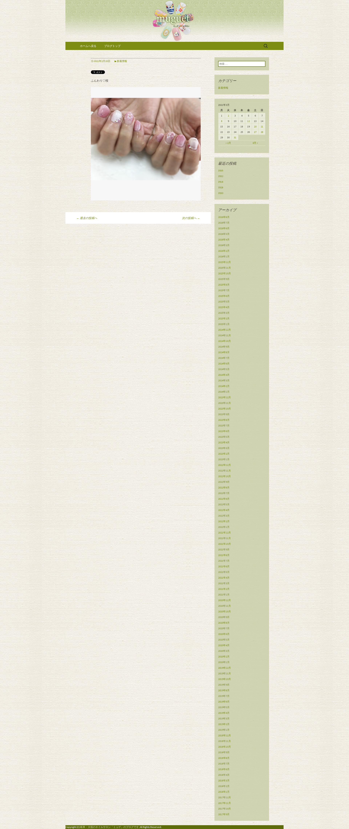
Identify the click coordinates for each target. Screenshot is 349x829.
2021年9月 (224, 549)
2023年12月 (224, 397)
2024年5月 (224, 369)
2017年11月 (224, 803)
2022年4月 (224, 510)
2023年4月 (224, 442)
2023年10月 (224, 408)
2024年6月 (224, 363)
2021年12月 (224, 532)
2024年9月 (224, 346)
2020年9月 (224, 617)
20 (255, 126)
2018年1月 (224, 791)
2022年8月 (224, 487)
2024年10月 (224, 341)
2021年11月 (224, 538)
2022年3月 (224, 515)
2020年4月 (224, 645)
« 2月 (228, 142)
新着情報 (122, 61)
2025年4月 (224, 307)
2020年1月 (224, 662)
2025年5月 (224, 301)
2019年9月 (224, 684)
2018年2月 (224, 786)
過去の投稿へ (86, 218)
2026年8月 (224, 217)
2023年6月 (224, 431)
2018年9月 (224, 752)
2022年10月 (224, 476)
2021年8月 (224, 555)
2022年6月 (224, 498)
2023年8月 (224, 419)
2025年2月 (224, 318)
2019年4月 (224, 712)
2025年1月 (224, 324)
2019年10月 (224, 679)
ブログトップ (112, 46)
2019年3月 (224, 718)
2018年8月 (224, 758)
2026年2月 (224, 250)
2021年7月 (224, 560)
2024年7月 (224, 358)
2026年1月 (224, 256)
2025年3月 (224, 312)
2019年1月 (224, 729)
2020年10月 (224, 611)
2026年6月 (224, 228)
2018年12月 (224, 735)
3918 (220, 181)
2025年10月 (224, 273)
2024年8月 (224, 352)
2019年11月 (224, 673)
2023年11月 (224, 403)
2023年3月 (224, 448)
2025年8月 (224, 284)
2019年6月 (224, 701)
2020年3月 (224, 651)
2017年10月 (224, 808)
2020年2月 (224, 656)
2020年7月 (224, 628)
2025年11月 (224, 267)
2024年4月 (224, 374)
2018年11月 (224, 741)
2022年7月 (224, 493)
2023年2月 (224, 453)
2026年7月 (224, 222)
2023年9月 (224, 414)
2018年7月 (224, 763)
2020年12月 (224, 600)
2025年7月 (224, 290)
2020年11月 (224, 605)
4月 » (255, 142)
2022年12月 (224, 465)
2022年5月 (224, 504)
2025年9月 (224, 279)
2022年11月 (224, 470)
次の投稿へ (191, 218)
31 (235, 137)
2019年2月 (224, 724)
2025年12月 (224, 262)
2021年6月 (224, 566)
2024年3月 (224, 380)
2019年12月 (224, 667)
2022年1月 (224, 527)
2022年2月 (224, 521)
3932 (220, 176)
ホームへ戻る (88, 46)
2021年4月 (224, 577)
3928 (220, 187)
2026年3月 (224, 245)
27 (255, 132)
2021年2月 (224, 589)
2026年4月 (224, 239)
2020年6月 (224, 634)
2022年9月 (224, 481)
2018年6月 (224, 769)
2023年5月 (224, 436)
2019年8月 (224, 690)
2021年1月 (224, 594)
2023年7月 (224, 425)
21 (262, 126)
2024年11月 (224, 335)
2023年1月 (224, 459)
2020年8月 (224, 622)
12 (248, 121)
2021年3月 (224, 583)
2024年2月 (224, 386)
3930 (220, 193)
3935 (220, 170)
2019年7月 (224, 696)
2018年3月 (224, 780)
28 (262, 132)
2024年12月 (224, 329)
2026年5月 (224, 234)
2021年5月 (224, 572)
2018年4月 (224, 774)
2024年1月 (224, 391)
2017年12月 (224, 797)
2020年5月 (224, 639)
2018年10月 (224, 746)
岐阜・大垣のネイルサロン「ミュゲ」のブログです (109, 827)
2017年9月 (224, 814)
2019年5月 (224, 707)
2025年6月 (224, 296)
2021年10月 (224, 543)
